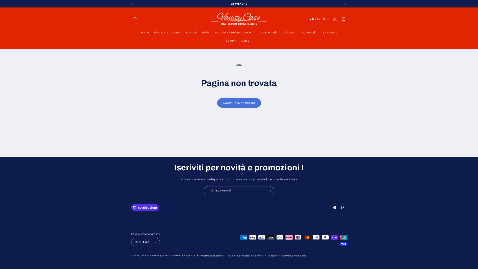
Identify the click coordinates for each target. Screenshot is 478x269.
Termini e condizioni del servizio (246, 256)
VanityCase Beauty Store (155, 256)
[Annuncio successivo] (346, 3)
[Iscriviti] (270, 190)
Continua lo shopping (239, 102)
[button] (135, 19)
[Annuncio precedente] (132, 3)
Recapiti (272, 256)
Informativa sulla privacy (210, 256)
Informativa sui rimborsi (294, 256)
